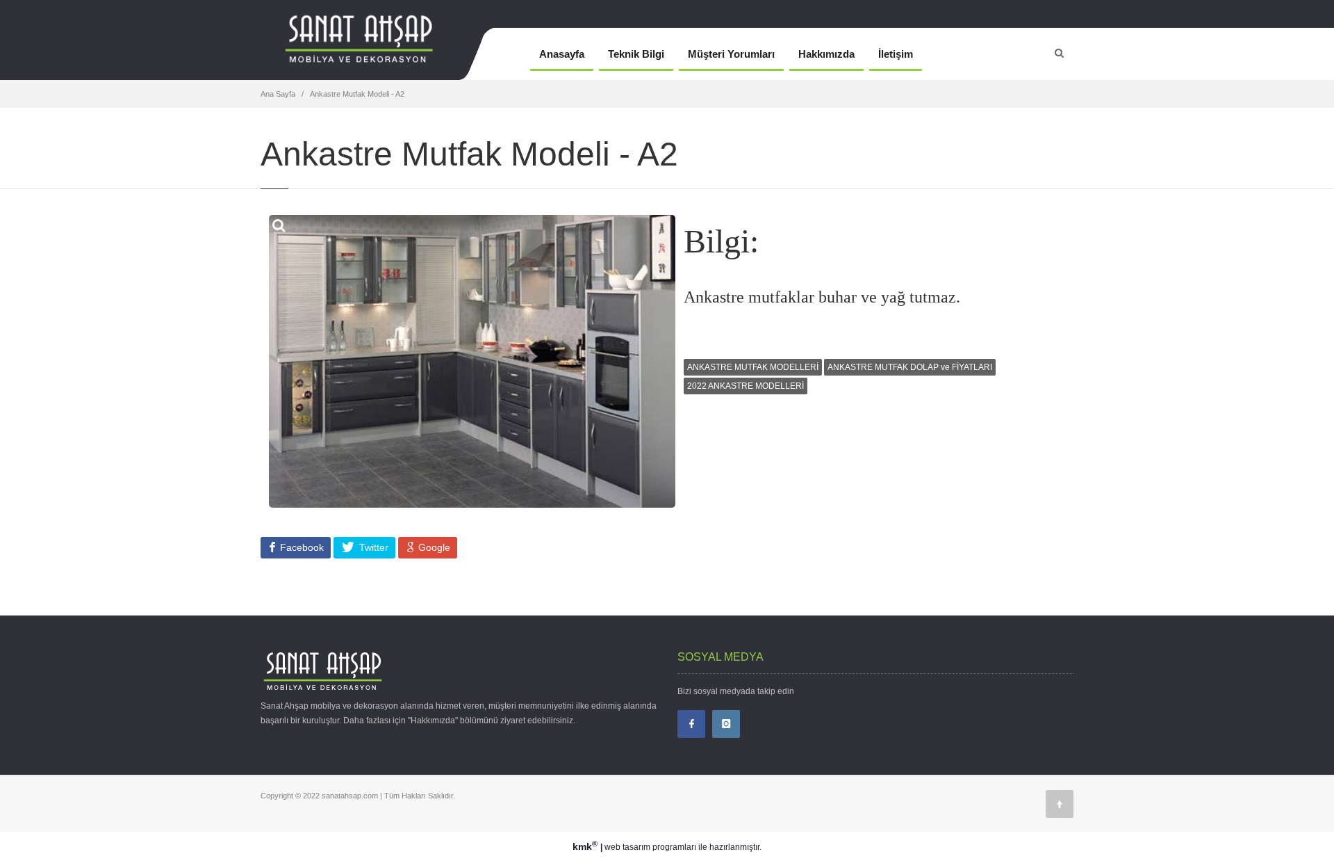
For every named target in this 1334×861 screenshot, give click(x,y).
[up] (1059, 804)
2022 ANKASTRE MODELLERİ (745, 386)
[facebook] (691, 724)
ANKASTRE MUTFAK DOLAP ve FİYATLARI (909, 367)
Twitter (372, 547)
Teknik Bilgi (636, 54)
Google (432, 547)
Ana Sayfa (278, 94)
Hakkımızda (826, 54)
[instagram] (726, 724)
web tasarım (627, 847)
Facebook (300, 547)
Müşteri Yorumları (731, 54)
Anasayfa (561, 54)
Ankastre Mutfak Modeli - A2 (357, 94)
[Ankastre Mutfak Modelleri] (383, 54)
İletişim (895, 54)
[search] (1059, 52)
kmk (585, 846)
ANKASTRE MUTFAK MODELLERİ (752, 367)
